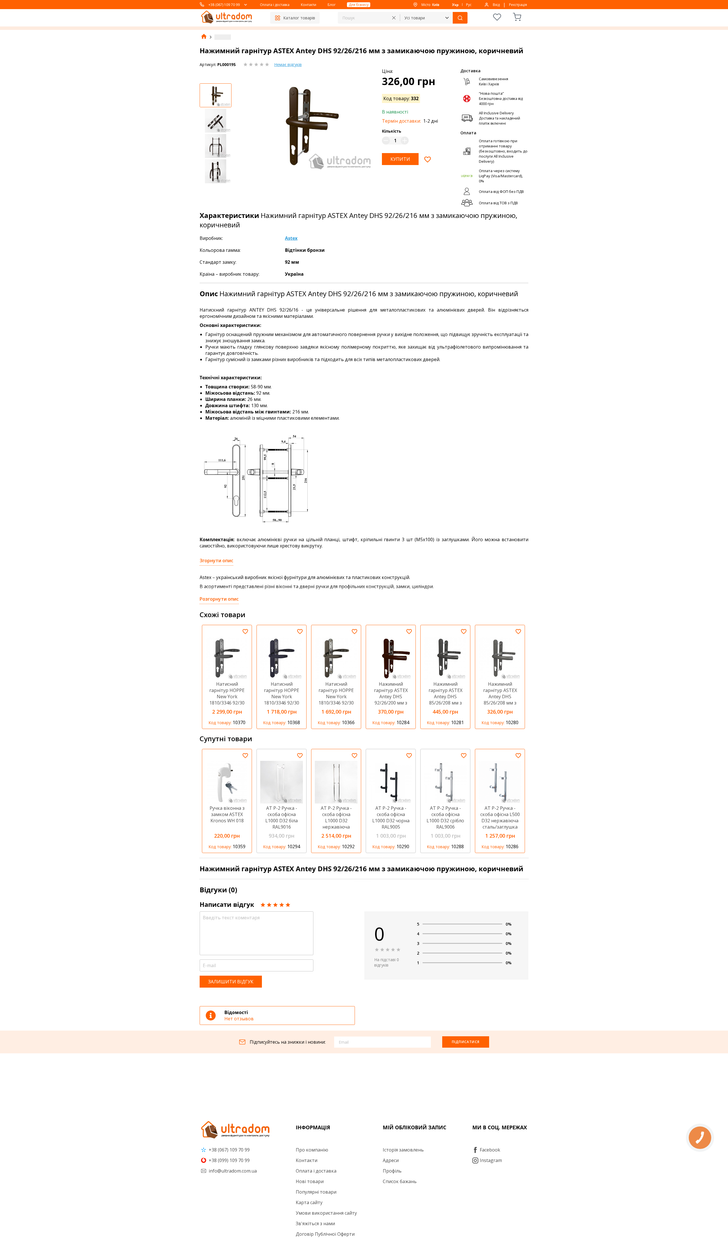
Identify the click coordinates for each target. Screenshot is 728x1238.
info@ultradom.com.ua (232, 1171)
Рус (468, 4)
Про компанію (312, 1150)
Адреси (391, 1160)
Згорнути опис (216, 560)
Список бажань (400, 1181)
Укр (455, 4)
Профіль (392, 1171)
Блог (332, 4)
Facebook (490, 1150)
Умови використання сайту (326, 1213)
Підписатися (465, 1041)
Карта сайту (309, 1202)
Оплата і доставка (274, 4)
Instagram (491, 1160)
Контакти (308, 4)
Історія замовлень (403, 1150)
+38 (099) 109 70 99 (229, 1160)
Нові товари (310, 1181)
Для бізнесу (359, 4)
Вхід (496, 4)
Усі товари (414, 17)
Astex (291, 238)
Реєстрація (518, 4)
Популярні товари (316, 1192)
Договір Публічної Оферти (325, 1234)
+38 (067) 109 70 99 (224, 4)
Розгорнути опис (219, 599)
